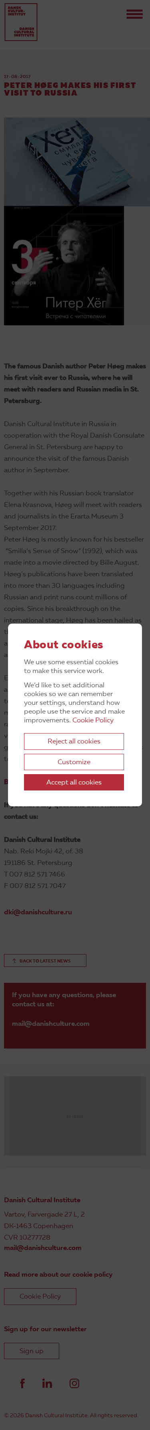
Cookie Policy (93, 720)
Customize (74, 762)
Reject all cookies (74, 741)
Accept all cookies (74, 782)
